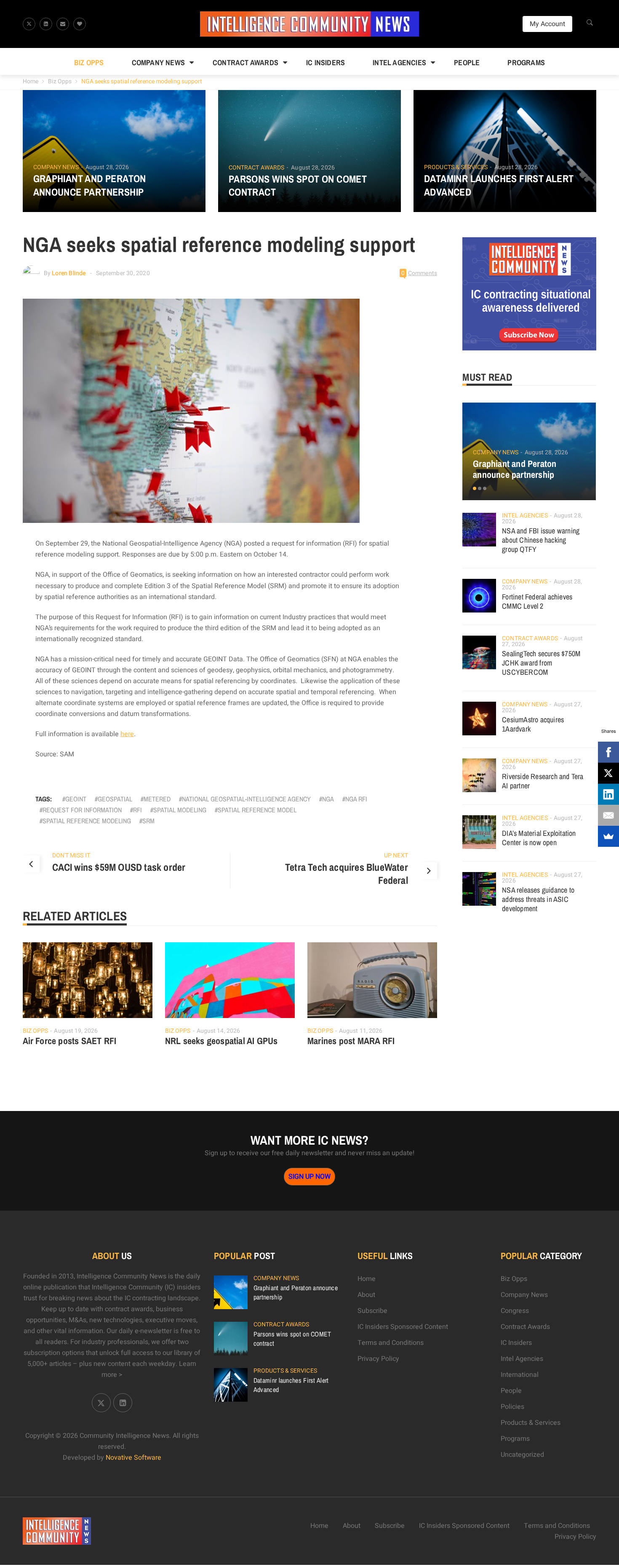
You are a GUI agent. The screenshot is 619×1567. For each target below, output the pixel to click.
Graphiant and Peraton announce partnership (89, 185)
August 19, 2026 (76, 1030)
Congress (515, 1311)
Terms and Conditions (391, 1343)
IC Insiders (325, 62)
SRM (148, 820)
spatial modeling (179, 809)
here (127, 734)
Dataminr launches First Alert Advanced (499, 185)
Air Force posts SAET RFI (70, 1040)
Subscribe (372, 1311)
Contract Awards (245, 62)
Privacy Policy (378, 1359)
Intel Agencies (399, 62)
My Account (547, 24)
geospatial (115, 798)
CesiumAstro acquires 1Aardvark (533, 724)
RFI (137, 809)
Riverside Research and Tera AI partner (542, 781)
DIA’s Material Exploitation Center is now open (539, 838)
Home (30, 81)
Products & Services (456, 167)
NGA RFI (356, 798)
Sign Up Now (309, 1177)
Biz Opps (89, 62)
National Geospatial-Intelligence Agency (246, 798)
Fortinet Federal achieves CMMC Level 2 (537, 601)
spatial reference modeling (87, 820)
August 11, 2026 (361, 1030)
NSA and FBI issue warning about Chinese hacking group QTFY (540, 539)
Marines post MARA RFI (351, 1040)
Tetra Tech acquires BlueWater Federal (346, 873)
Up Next (396, 855)
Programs (526, 62)
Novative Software (133, 1458)
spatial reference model (257, 809)
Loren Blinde (68, 273)
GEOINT (75, 798)
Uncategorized (522, 1455)
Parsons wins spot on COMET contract (298, 185)
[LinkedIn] (608, 794)
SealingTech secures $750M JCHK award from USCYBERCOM (541, 662)
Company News (158, 62)
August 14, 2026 (218, 1030)
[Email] (608, 815)
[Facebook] (608, 752)
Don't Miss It (71, 855)
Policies (512, 1407)
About (366, 1295)
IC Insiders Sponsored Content (403, 1327)
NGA (328, 798)
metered (157, 798)
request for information (82, 809)
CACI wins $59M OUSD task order (119, 867)
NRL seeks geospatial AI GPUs (221, 1040)
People (467, 62)
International (520, 1375)
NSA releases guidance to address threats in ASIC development (538, 899)
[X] (608, 773)
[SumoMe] (608, 836)
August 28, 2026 (107, 167)
